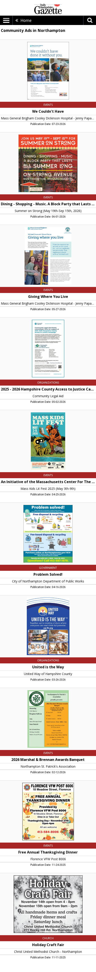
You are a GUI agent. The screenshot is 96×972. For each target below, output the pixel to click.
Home (26, 20)
